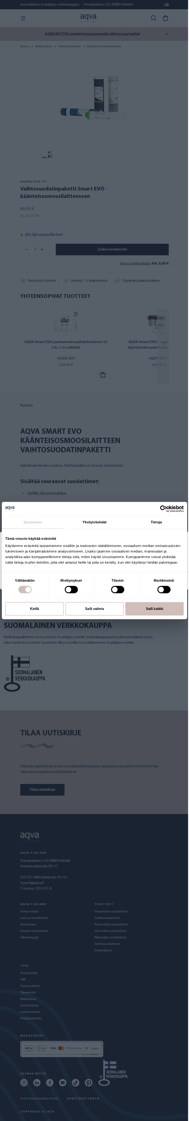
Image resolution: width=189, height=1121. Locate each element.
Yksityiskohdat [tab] (94, 522)
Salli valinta (94, 609)
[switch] (71, 589)
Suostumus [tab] (33, 522)
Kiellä (34, 609)
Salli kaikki (154, 609)
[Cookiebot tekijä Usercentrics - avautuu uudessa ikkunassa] (163, 508)
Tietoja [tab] (156, 522)
